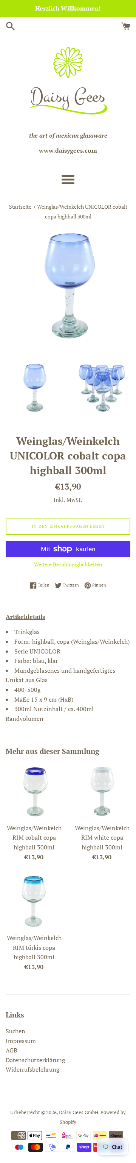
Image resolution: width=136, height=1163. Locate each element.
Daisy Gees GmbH (78, 1112)
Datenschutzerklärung (35, 1060)
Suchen (15, 1031)
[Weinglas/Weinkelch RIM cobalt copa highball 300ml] (34, 791)
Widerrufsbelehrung (32, 1069)
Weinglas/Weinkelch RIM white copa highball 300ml (102, 837)
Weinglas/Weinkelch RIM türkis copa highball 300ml (34, 947)
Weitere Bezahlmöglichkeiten (68, 564)
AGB (11, 1050)
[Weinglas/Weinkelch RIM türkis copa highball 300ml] (34, 901)
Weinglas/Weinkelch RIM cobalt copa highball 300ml (34, 837)
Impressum (21, 1041)
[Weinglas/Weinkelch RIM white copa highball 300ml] (102, 791)
